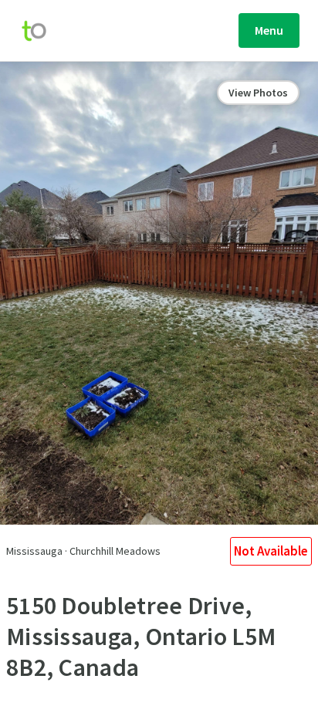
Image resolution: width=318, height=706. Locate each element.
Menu (269, 30)
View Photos (258, 93)
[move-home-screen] (42, 30)
